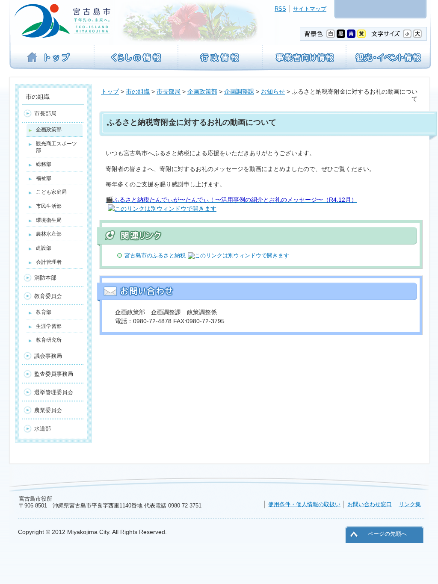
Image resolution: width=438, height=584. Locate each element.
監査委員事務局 (53, 374)
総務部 (43, 164)
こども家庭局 (51, 192)
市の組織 (138, 91)
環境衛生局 (49, 220)
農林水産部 (49, 234)
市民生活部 (49, 206)
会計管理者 (49, 262)
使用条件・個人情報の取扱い (304, 504)
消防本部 (45, 277)
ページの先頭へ (387, 534)
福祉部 (43, 178)
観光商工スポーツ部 (56, 147)
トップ (110, 91)
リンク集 (410, 504)
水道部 (42, 428)
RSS (280, 9)
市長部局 (169, 91)
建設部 (43, 248)
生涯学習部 (49, 326)
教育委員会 (48, 296)
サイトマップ (309, 9)
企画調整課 (239, 91)
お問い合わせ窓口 (369, 504)
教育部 (43, 312)
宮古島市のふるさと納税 (155, 255)
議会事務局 (48, 356)
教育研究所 (49, 340)
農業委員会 (48, 410)
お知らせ (273, 91)
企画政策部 (202, 91)
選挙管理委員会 (53, 392)
